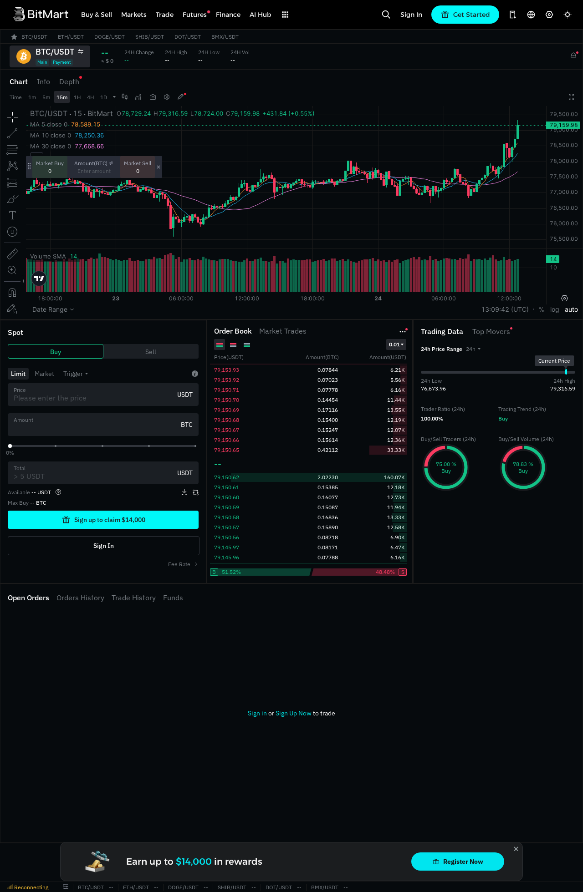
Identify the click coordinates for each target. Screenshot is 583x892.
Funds (173, 597)
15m (61, 97)
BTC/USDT (91, 887)
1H (77, 97)
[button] (473, 348)
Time (16, 97)
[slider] (10, 446)
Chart (19, 81)
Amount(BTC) (90, 163)
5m (46, 97)
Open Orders (28, 597)
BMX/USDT (324, 887)
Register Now (463, 861)
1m (32, 97)
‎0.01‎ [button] (394, 344)
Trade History (134, 597)
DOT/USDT (279, 887)
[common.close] (516, 848)
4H (90, 97)
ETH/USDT (136, 887)
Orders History (80, 597)
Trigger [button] (73, 374)
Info (43, 81)
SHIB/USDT (232, 887)
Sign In (411, 14)
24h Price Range (441, 348)
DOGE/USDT (183, 887)
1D (103, 97)
